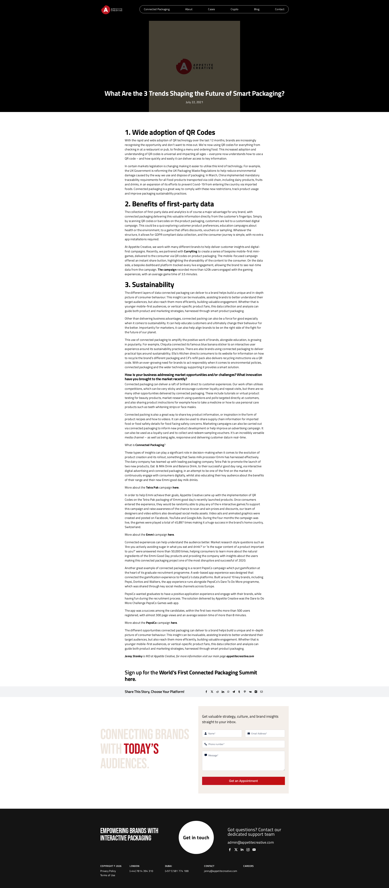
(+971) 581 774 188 (177, 871)
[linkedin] (242, 849)
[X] (212, 692)
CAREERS (248, 866)
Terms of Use (107, 875)
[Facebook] (206, 692)
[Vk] (250, 692)
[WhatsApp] (228, 692)
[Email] (261, 692)
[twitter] (236, 849)
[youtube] (254, 849)
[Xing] (256, 692)
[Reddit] (217, 692)
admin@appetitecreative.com (251, 842)
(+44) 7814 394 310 (141, 871)
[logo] (111, 5)
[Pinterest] (245, 692)
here (171, 534)
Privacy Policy (108, 871)
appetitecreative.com (240, 656)
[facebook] (229, 849)
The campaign (167, 269)
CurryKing (190, 251)
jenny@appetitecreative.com (220, 871)
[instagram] (248, 849)
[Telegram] (233, 692)
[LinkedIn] (223, 692)
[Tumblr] (239, 692)
